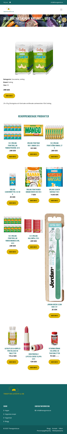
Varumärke (15, 79)
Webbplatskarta (57, 431)
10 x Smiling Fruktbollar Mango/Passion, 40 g (12, 145)
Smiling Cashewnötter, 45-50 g (12, 191)
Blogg (7, 421)
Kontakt (54, 428)
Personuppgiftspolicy (44, 431)
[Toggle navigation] (61, 9)
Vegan (7, 410)
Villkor (61, 428)
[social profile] (10, 2)
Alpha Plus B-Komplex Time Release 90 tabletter (12, 350)
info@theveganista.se (57, 2)
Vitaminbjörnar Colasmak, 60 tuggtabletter (54, 350)
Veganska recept (10, 414)
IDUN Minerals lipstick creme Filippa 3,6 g (33, 356)
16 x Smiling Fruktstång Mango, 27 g (54, 145)
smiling (22, 79)
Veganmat (8, 418)
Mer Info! (9, 96)
